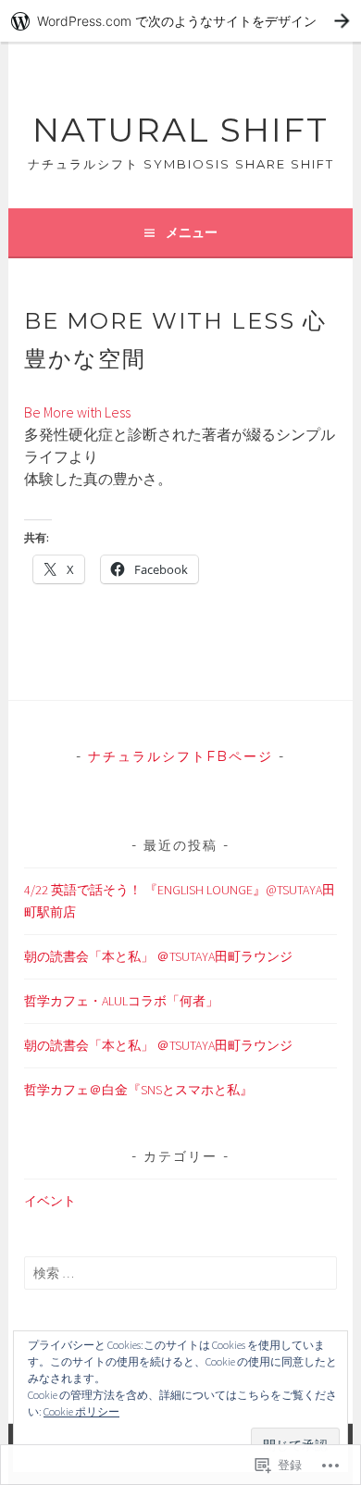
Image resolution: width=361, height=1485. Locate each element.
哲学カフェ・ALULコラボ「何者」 (121, 1000)
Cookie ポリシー (81, 1411)
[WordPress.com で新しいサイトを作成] (180, 21)
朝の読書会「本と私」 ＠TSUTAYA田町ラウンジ (158, 956)
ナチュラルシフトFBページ (180, 756)
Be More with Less (77, 412)
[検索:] (180, 1273)
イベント (50, 1200)
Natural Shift (180, 129)
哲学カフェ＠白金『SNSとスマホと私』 (138, 1089)
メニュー (192, 232)
